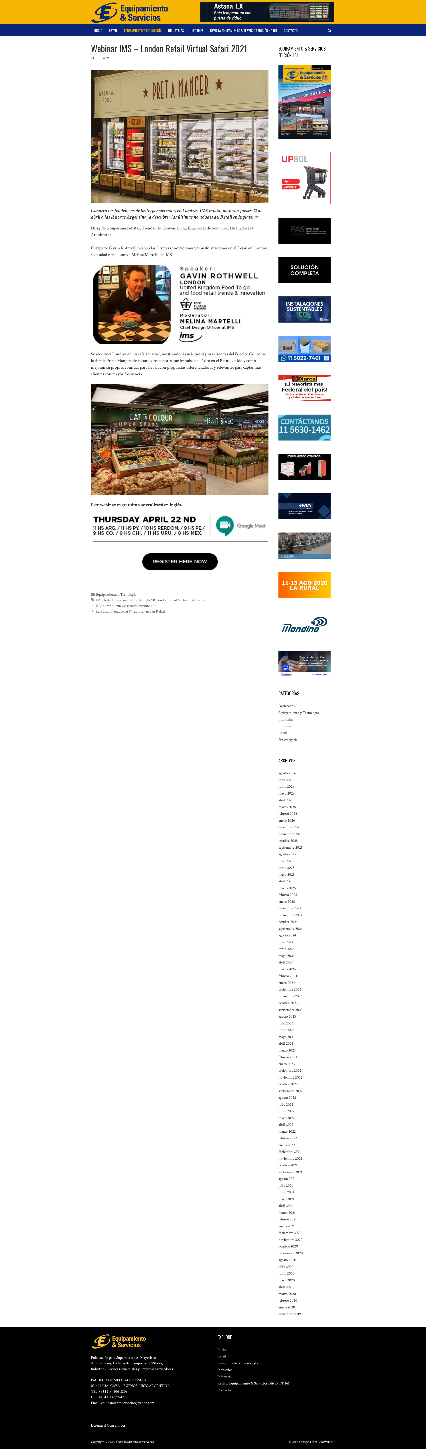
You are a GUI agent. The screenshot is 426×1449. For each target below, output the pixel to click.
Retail (113, 30)
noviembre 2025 (290, 834)
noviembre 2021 (290, 1158)
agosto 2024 (287, 935)
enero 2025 (286, 901)
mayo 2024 (286, 955)
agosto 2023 (287, 1016)
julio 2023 (285, 1023)
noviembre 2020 (290, 1239)
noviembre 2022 (290, 1077)
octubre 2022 (288, 1084)
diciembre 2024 (289, 908)
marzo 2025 (287, 888)
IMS (99, 600)
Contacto (291, 30)
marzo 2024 (287, 969)
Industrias (176, 30)
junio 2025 (286, 867)
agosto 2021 (287, 1178)
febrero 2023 (287, 1057)
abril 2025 (285, 881)
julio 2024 (285, 942)
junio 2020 (286, 1273)
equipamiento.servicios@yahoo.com (127, 1402)
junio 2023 (286, 1030)
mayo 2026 (286, 793)
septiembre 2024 (290, 928)
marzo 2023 (287, 1050)
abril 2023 (285, 1043)
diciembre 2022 (289, 1070)
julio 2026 (285, 779)
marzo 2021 (286, 1212)
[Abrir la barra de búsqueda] (329, 30)
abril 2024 (285, 962)
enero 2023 (286, 1063)
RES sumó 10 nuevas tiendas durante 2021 (127, 605)
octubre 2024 (288, 921)
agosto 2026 (287, 773)
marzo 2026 (287, 807)
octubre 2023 (288, 1003)
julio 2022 (285, 1104)
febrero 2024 (287, 975)
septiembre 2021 (290, 1172)
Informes (197, 30)
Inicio (98, 30)
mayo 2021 (286, 1199)
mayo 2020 (286, 1280)
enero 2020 (286, 1307)
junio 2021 (286, 1192)
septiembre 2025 (290, 847)
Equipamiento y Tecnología (143, 30)
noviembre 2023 (290, 996)
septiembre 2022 (290, 1091)
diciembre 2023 (289, 989)
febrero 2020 (287, 1300)
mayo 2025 (286, 874)
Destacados (286, 705)
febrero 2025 (287, 894)
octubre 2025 (288, 840)
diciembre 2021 (289, 1151)
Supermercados (125, 600)
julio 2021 (285, 1185)
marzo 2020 (287, 1293)
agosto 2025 (287, 854)
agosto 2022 (287, 1097)
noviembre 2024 (290, 915)
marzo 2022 (287, 1131)
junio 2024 (286, 948)
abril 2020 (286, 1287)
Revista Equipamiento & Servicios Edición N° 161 (243, 30)
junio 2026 (286, 786)
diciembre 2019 (289, 1314)
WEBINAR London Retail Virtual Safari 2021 (172, 600)
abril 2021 (285, 1205)
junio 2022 (286, 1111)
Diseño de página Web (303, 1442)
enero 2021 (286, 1226)
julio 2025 (285, 861)
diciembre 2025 (289, 827)
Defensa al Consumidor (108, 1425)
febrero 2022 (287, 1138)
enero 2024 (286, 982)
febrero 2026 (287, 813)
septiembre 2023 (290, 1009)
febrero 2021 (287, 1219)
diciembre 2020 (290, 1232)
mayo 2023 (286, 1036)
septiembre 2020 (290, 1253)
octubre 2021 (287, 1165)
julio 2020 (286, 1266)
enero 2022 (286, 1145)
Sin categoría (288, 739)
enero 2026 (286, 820)
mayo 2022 (286, 1118)
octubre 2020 (288, 1246)
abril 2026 (285, 800)
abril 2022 (285, 1124)
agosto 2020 (287, 1259)
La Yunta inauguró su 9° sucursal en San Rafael (130, 611)
